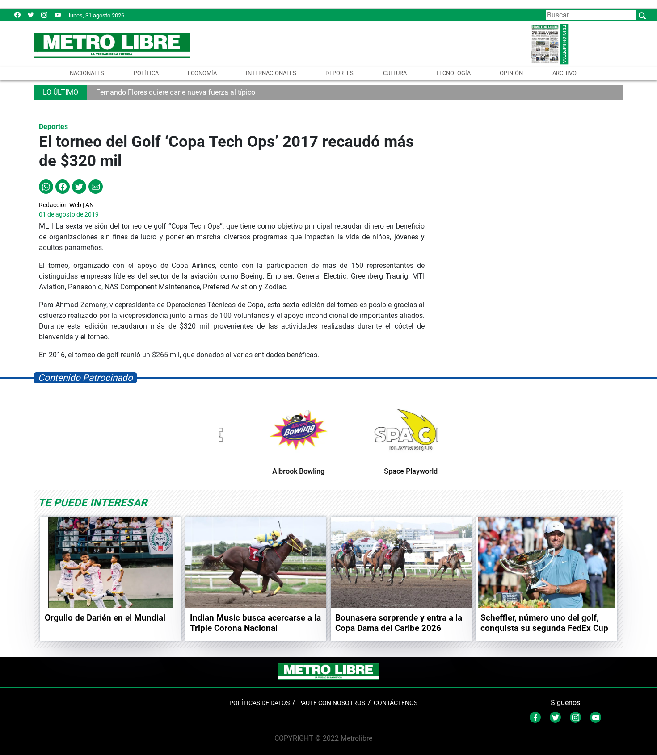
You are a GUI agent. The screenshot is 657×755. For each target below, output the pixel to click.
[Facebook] (17, 14)
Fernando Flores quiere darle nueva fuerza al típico (175, 92)
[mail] (44, 14)
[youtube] (58, 14)
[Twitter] (31, 14)
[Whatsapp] (46, 186)
